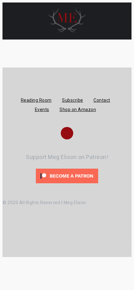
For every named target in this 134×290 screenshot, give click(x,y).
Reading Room (36, 100)
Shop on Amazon (78, 109)
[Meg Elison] (67, 30)
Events (42, 109)
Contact (101, 100)
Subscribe (72, 100)
